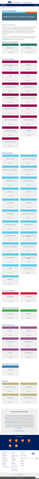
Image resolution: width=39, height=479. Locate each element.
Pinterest (29, 442)
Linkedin (23, 442)
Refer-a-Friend (14, 465)
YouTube (10, 447)
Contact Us (16, 447)
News (13, 453)
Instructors (14, 452)
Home (3, 7)
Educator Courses (5, 452)
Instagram (16, 442)
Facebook (10, 442)
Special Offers (14, 467)
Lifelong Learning (5, 466)
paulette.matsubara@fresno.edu (11, 421)
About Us (22, 463)
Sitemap (22, 465)
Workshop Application (19, 430)
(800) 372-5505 (23, 458)
